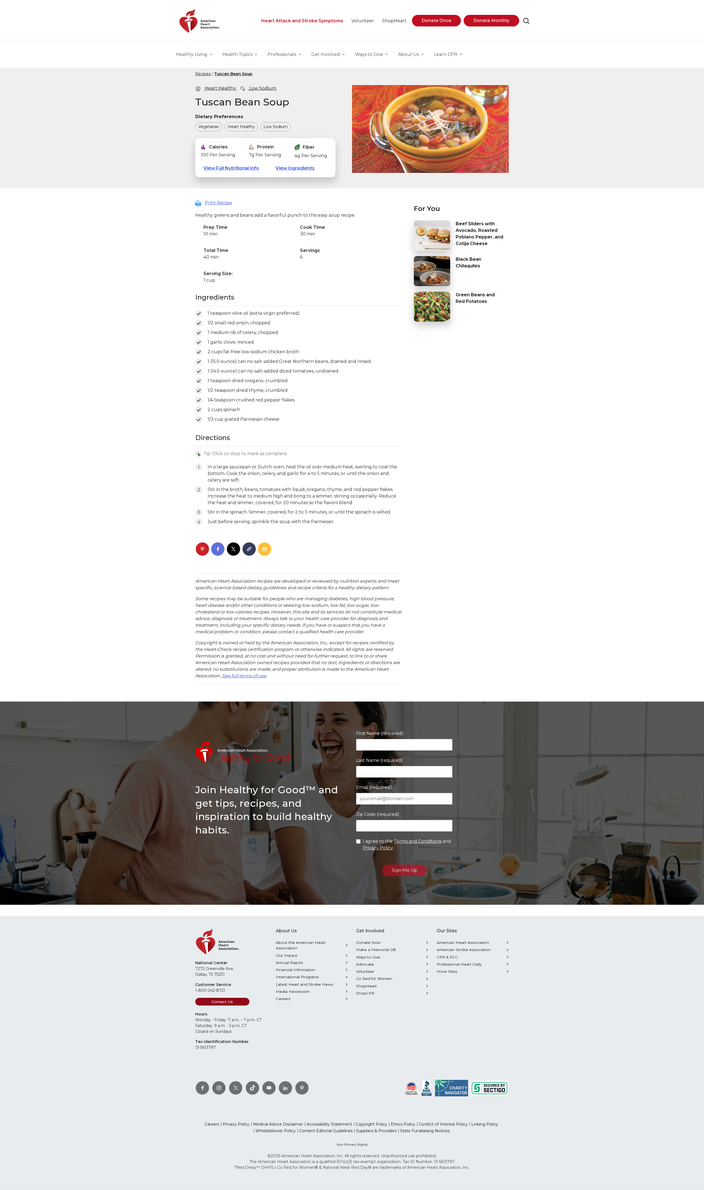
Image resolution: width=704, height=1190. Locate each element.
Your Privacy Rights (352, 1144)
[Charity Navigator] (451, 1087)
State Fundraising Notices (425, 1130)
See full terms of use (244, 675)
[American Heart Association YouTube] (269, 1087)
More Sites (447, 971)
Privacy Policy (378, 848)
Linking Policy (484, 1124)
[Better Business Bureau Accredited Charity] (426, 1087)
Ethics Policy (403, 1124)
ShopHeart (366, 986)
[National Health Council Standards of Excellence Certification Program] (411, 1087)
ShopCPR (365, 993)
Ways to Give (368, 957)
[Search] (526, 21)
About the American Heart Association (301, 945)
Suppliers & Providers (376, 1130)
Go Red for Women (374, 978)
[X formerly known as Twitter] (235, 1087)
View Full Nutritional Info (231, 168)
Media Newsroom (293, 991)
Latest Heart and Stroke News (304, 984)
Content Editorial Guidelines (326, 1130)
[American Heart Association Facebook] (202, 1087)
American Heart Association (463, 942)
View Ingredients (295, 168)
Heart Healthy (220, 88)
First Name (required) (379, 733)
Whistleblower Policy (275, 1130)
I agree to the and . (407, 845)
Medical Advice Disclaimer (278, 1124)
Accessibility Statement (329, 1124)
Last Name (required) (379, 760)
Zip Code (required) (377, 814)
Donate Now (368, 942)
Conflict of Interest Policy (443, 1124)
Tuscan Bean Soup (233, 73)
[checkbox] (198, 313)
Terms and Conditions (417, 841)
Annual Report (289, 962)
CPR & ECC (447, 957)
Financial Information (295, 970)
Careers (283, 998)
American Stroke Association (464, 949)
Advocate (365, 964)
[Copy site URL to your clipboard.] (249, 549)
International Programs (297, 977)
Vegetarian (208, 126)
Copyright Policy (371, 1124)
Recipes (203, 73)
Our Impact (286, 955)
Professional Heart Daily (459, 964)
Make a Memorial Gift (376, 949)
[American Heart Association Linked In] (285, 1087)
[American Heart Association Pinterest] (302, 1087)
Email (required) (374, 787)
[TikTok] (252, 1087)
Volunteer (365, 971)
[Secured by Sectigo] (489, 1087)
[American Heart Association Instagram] (219, 1087)
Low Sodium (262, 88)
